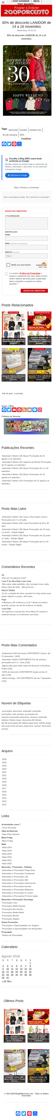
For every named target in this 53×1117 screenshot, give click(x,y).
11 (12, 969)
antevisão (27, 711)
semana (33, 717)
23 (3, 975)
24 (8, 975)
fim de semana (10, 135)
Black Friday (7, 841)
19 (17, 972)
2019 (4, 782)
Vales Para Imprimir (11, 834)
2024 (4, 766)
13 (21, 969)
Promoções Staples (10, 919)
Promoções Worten (10, 916)
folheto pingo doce (30, 723)
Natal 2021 (7, 860)
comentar (18, 393)
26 (17, 975)
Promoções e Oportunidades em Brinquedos (22, 929)
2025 (4, 762)
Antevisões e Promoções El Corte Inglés (20, 896)
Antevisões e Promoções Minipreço (17, 889)
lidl (6, 723)
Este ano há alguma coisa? (14, 578)
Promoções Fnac (9, 903)
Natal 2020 (7, 863)
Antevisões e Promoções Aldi (15, 880)
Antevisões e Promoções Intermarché (19, 883)
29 (30, 975)
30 (3, 978)
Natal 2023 (7, 854)
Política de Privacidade (12, 935)
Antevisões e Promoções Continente (18, 873)
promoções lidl (14, 723)
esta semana (18, 714)
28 (26, 975)
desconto (13, 130)
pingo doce (28, 726)
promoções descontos (19, 717)
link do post (7, 393)
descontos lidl (28, 720)
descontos (17, 711)
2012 (4, 804)
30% (22, 135)
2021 (4, 775)
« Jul (4, 981)
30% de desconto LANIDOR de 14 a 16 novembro (26, 24)
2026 (4, 759)
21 (26, 972)
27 (21, 975)
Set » (9, 981)
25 (12, 975)
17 (8, 972)
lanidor (23, 130)
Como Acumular (9, 828)
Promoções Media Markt (13, 912)
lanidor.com (35, 130)
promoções (7, 711)
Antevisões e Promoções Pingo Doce (18, 870)
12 (17, 969)
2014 (4, 798)
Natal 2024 (7, 847)
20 (21, 972)
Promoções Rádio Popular (13, 906)
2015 (4, 795)
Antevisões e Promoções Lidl (15, 877)
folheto (12, 720)
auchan (37, 726)
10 (8, 969)
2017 (4, 788)
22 (30, 972)
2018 (4, 785)
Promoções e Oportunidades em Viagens (20, 925)
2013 (4, 801)
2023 (4, 769)
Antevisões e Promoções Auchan (16, 886)
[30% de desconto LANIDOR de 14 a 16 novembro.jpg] (26, 81)
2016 (4, 791)
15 (30, 969)
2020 (4, 778)
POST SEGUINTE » (26, 4)
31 (8, 978)
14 (26, 969)
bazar (18, 720)
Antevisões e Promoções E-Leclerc (17, 893)
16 (3, 972)
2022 (4, 772)
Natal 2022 (7, 857)
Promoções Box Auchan (12, 909)
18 (12, 972)
